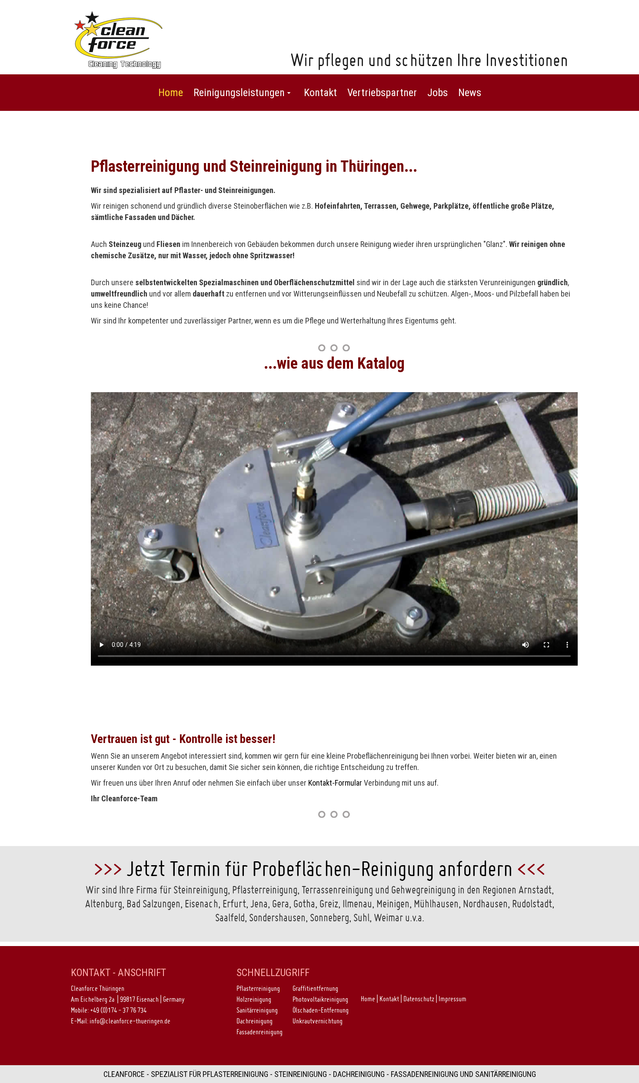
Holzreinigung (253, 999)
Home (368, 998)
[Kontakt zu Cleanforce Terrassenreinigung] (334, 814)
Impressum (452, 998)
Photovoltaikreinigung (320, 999)
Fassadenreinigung (259, 1031)
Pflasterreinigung (258, 988)
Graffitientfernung (315, 988)
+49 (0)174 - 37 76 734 (118, 1010)
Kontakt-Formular (335, 782)
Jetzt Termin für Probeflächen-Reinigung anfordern (319, 868)
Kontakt (389, 998)
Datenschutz (418, 998)
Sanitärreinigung (257, 1010)
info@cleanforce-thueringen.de (130, 1020)
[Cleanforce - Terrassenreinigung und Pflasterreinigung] (118, 38)
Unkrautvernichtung (318, 1020)
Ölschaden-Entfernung (321, 1010)
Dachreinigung (254, 1020)
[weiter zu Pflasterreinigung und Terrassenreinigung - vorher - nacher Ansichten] (334, 347)
